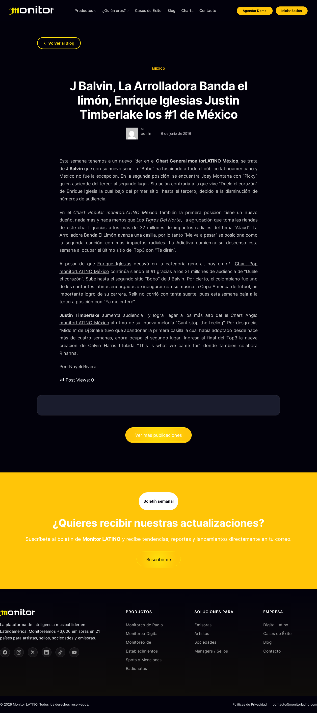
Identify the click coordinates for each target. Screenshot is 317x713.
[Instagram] (19, 652)
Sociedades (205, 642)
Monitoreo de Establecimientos (142, 646)
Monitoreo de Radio (144, 624)
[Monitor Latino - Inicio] (31, 10)
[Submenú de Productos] (95, 11)
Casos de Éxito (277, 633)
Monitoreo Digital (142, 633)
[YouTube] (74, 652)
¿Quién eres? (114, 10)
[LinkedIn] (47, 652)
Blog (267, 642)
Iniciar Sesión (291, 11)
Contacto (272, 651)
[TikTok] (60, 652)
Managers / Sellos (211, 651)
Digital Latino (275, 624)
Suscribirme (158, 559)
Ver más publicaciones (158, 435)
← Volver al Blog (59, 43)
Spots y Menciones (143, 659)
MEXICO (158, 68)
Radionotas (136, 668)
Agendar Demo (255, 11)
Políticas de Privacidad (250, 704)
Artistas (201, 633)
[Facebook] (5, 652)
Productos (84, 10)
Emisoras (202, 624)
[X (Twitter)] (33, 652)
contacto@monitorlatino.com (295, 704)
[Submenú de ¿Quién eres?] (128, 11)
